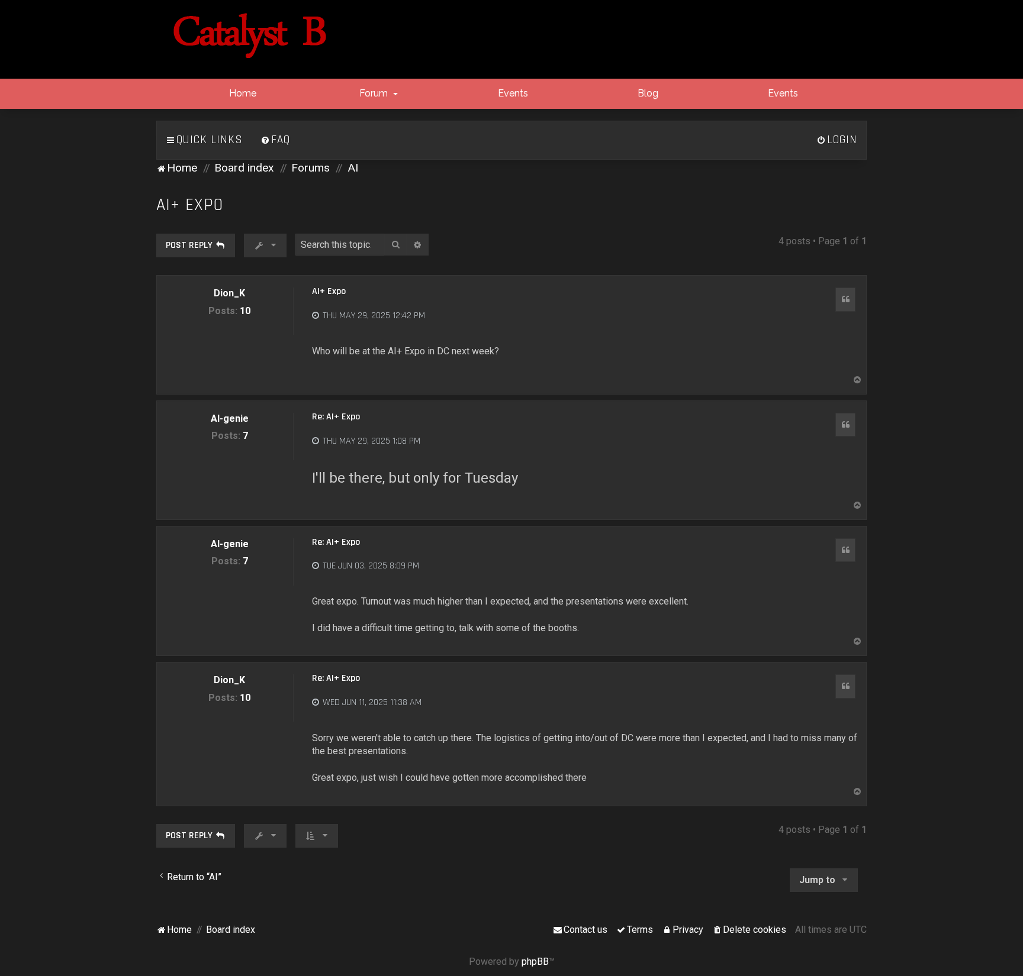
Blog (646, 93)
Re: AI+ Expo (336, 417)
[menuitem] (275, 140)
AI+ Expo (189, 205)
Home (241, 93)
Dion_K (229, 293)
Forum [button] (373, 93)
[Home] (250, 36)
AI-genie (230, 418)
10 (245, 310)
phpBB (535, 961)
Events (512, 93)
